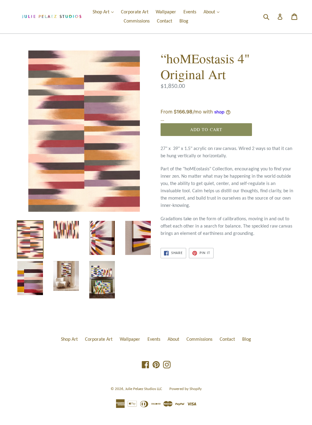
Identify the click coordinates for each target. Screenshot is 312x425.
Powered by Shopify (185, 389)
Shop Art (105, 12)
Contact (164, 21)
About (213, 12)
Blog (183, 21)
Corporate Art (134, 12)
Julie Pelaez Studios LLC (143, 389)
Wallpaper (166, 12)
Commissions (137, 21)
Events (189, 12)
